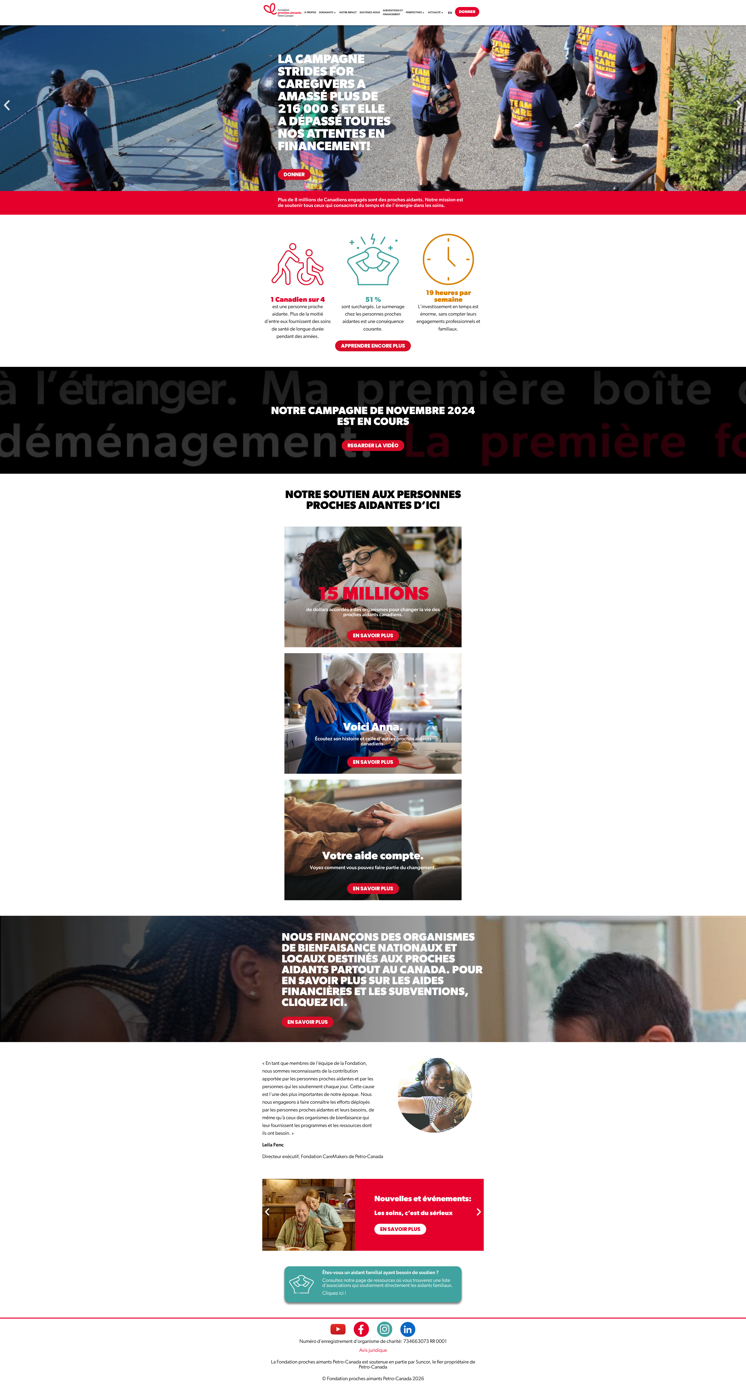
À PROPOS (310, 12)
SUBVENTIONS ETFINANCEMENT (393, 12)
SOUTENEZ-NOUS (370, 12)
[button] (7, 105)
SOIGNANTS (326, 12)
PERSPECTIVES (414, 12)
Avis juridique (373, 1350)
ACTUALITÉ (434, 12)
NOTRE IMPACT (348, 12)
